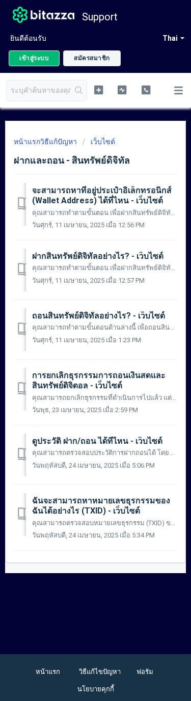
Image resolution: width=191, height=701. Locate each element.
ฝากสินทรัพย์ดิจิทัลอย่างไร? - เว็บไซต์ (97, 256)
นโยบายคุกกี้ (95, 689)
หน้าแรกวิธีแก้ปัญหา (46, 142)
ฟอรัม (145, 672)
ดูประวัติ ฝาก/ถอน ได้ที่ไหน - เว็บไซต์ (97, 441)
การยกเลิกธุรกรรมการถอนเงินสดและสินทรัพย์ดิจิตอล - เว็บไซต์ (99, 380)
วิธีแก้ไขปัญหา (100, 672)
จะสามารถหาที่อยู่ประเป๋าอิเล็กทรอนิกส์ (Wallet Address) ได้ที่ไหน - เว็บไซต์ (102, 195)
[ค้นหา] (79, 90)
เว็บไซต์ (103, 142)
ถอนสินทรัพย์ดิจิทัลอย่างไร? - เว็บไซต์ (98, 315)
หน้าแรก (48, 672)
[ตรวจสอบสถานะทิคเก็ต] (122, 89)
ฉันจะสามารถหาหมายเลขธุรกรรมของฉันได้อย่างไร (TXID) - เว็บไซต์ (101, 506)
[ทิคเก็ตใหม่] (98, 89)
